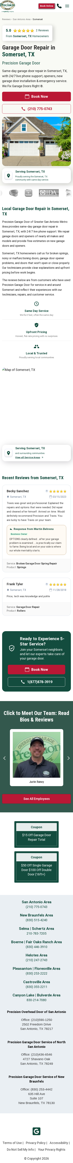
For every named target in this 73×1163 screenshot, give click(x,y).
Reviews (6, 19)
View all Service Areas (27, 457)
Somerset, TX (18, 496)
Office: (36, 1020)
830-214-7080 (36, 1000)
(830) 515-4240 (36, 920)
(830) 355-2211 (36, 987)
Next (68, 758)
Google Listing (36, 1131)
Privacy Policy (36, 1143)
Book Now (39, 96)
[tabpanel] (36, 756)
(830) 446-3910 (36, 947)
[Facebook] (17, 193)
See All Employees (36, 799)
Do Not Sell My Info (20, 1149)
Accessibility (59, 1143)
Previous (4, 758)
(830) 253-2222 (36, 973)
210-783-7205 (36, 933)
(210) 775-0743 (40, 109)
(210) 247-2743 (36, 960)
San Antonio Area (21, 19)
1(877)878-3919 (39, 682)
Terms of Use (12, 1143)
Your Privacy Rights (51, 1149)
